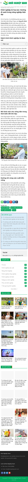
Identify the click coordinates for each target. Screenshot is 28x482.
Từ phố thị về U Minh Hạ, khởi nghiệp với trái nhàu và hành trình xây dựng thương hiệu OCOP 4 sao (7, 441)
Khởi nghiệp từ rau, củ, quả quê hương (21, 307)
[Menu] (1, 3)
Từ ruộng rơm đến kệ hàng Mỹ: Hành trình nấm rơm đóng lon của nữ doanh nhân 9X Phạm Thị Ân (14, 243)
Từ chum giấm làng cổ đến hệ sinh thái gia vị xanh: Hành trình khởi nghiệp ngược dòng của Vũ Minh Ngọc (21, 441)
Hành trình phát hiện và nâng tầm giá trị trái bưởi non (21, 322)
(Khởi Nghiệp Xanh (6, 19)
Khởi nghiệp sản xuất (6, 210)
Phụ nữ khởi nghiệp (14, 283)
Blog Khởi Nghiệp (5, 6)
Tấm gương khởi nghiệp (14, 286)
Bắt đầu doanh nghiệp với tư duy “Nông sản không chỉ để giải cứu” (7, 360)
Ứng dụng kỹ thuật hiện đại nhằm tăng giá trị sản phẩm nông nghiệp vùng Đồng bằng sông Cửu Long (7, 342)
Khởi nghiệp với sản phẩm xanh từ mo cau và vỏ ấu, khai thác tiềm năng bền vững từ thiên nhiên (7, 324)
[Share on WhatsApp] (2, 202)
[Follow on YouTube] (9, 473)
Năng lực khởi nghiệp (14, 280)
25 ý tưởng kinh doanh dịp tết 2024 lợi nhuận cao (20, 360)
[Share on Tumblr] (16, 202)
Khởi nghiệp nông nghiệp (16, 6)
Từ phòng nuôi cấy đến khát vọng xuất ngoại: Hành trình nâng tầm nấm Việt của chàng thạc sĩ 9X (14, 224)
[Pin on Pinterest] (10, 202)
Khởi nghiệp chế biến (14, 277)
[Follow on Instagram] (4, 473)
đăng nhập (11, 255)
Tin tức (12, 7)
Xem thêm (14, 289)
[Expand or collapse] (25, 44)
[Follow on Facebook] (2, 473)
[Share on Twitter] (8, 202)
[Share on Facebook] (5, 202)
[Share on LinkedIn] (13, 202)
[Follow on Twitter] (7, 473)
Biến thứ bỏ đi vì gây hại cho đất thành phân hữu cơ (21, 341)
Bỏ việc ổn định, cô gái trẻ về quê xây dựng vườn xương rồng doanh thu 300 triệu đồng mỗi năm (20, 383)
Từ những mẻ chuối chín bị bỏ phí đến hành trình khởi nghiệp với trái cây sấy (7, 383)
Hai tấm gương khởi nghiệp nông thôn (6, 307)
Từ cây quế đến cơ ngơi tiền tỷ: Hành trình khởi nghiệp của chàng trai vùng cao (20, 401)
